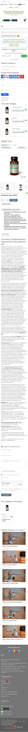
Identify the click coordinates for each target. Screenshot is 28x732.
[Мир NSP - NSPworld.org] (14, 12)
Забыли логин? (4, 99)
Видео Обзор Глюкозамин (10, 583)
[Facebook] (3, 76)
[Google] (6, 76)
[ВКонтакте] (18, 76)
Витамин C (21, 147)
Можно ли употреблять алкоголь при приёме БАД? (13, 666)
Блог (2, 685)
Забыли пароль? (5, 97)
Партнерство (4, 687)
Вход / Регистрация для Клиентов (9, 691)
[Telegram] (14, 76)
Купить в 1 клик (6, 203)
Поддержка (11, 7)
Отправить (6, 494)
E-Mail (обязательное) (6, 455)
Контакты (3, 689)
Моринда (14, 118)
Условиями (13, 490)
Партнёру (16, 7)
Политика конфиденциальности (7, 723)
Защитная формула (17, 107)
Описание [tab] (5, 234)
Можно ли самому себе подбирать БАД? (10, 668)
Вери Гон (4, 514)
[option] (7, 187)
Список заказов (5, 69)
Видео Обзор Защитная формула (12, 602)
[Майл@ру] (10, 76)
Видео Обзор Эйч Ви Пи (10, 620)
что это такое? (14, 59)
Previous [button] (2, 187)
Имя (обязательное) (6, 449)
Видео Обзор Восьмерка (10, 546)
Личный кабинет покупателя (8, 66)
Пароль (3, 85)
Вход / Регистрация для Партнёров (9, 694)
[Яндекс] (22, 76)
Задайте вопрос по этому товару (12, 209)
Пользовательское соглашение (7, 725)
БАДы (10, 32)
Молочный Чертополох (6, 147)
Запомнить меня (6, 90)
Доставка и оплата (12, 4)
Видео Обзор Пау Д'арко (10, 564)
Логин (2, 79)
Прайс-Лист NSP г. (5, 696)
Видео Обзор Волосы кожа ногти (13, 639)
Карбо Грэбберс (16, 128)
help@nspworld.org (7, 711)
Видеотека (3, 681)
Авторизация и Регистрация (16, 49)
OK (24, 56)
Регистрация (4, 100)
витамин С (19, 368)
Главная (6, 32)
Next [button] (26, 187)
